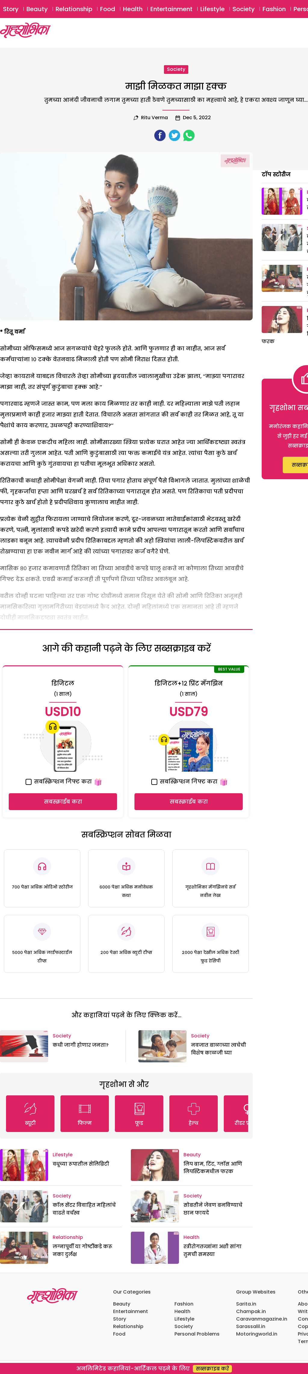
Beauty (37, 9)
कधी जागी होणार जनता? (81, 1045)
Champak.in (251, 1311)
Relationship (74, 9)
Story (11, 9)
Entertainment (171, 9)
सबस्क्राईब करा (63, 801)
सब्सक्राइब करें (212, 1368)
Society (244, 9)
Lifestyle (212, 9)
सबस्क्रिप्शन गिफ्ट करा (62, 781)
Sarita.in (246, 1303)
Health (133, 9)
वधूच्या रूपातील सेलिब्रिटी (81, 1164)
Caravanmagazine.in (261, 1318)
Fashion (274, 9)
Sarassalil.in (250, 1326)
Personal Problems (197, 1333)
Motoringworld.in (256, 1333)
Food (107, 9)
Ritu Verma (154, 117)
